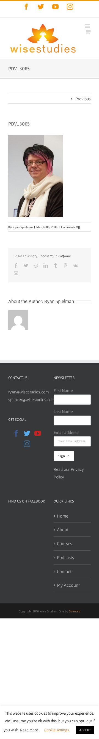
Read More (29, 730)
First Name (63, 390)
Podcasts (65, 557)
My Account (68, 585)
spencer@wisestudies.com (31, 399)
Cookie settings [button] (56, 730)
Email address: (66, 432)
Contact (64, 571)
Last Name (63, 411)
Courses (64, 543)
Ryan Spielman (23, 227)
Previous (83, 98)
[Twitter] (27, 433)
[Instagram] (27, 443)
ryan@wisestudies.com (28, 391)
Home (62, 515)
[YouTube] (37, 433)
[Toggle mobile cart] (88, 32)
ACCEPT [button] (85, 730)
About (62, 529)
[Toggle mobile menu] (88, 26)
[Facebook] (16, 433)
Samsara (75, 611)
